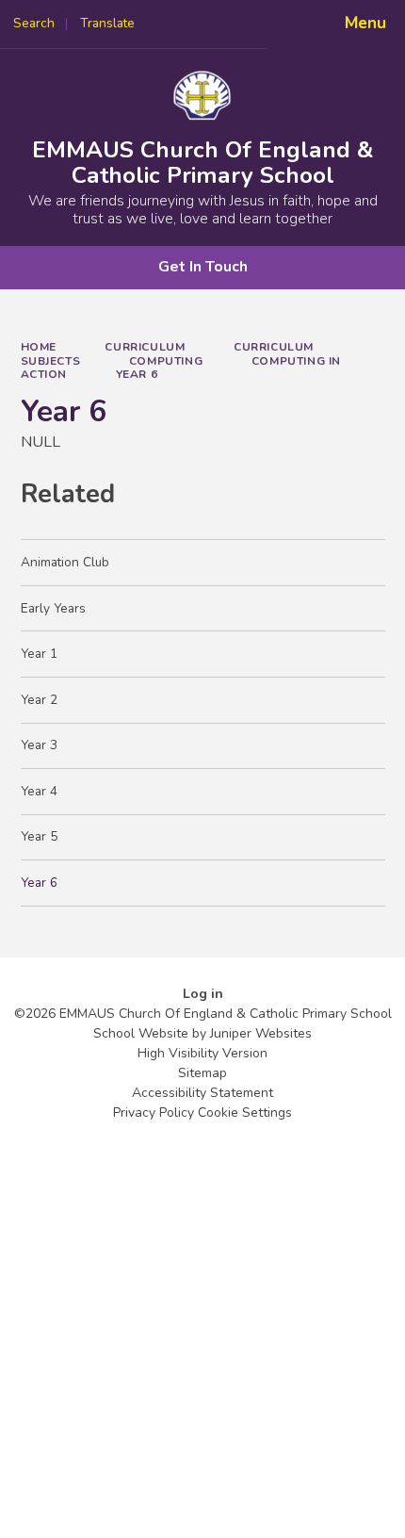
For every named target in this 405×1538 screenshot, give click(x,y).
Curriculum (145, 346)
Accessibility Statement (202, 1093)
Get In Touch (203, 266)
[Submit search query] (236, 17)
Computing (165, 360)
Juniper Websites (261, 1033)
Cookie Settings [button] (245, 1112)
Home (39, 346)
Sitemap (202, 1073)
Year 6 (137, 374)
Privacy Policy (153, 1112)
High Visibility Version (202, 1053)
